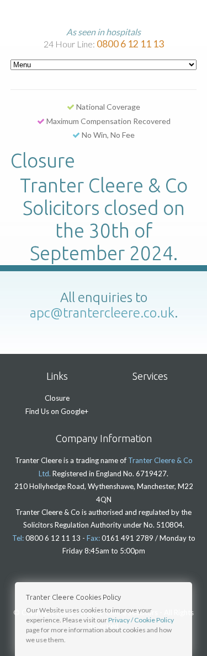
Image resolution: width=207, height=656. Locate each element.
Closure (57, 398)
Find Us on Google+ (56, 411)
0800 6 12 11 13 (130, 44)
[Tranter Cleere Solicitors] (105, 14)
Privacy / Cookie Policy (141, 620)
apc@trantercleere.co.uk (102, 312)
